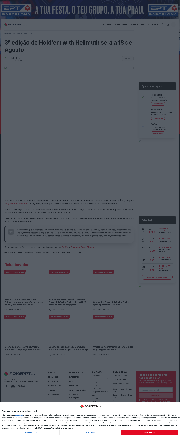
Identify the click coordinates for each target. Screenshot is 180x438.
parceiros (19, 415)
